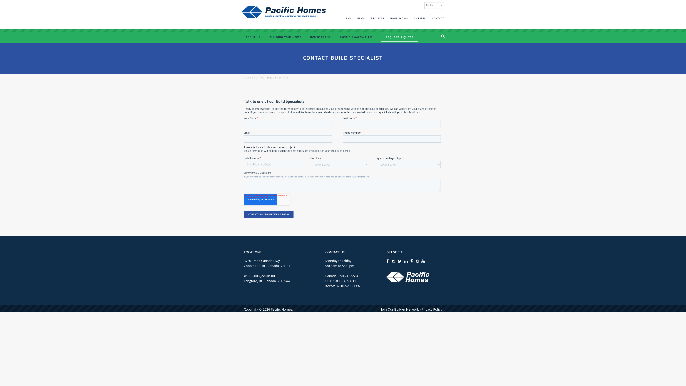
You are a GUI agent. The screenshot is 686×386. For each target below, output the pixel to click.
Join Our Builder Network (400, 309)
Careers (420, 18)
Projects (377, 18)
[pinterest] (412, 261)
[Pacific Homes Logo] (407, 277)
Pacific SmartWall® (356, 37)
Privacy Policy (432, 309)
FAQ (348, 18)
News (361, 18)
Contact (438, 18)
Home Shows (399, 18)
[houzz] (417, 261)
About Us (253, 37)
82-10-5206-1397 (348, 286)
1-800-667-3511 (344, 281)
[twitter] (399, 261)
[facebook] (387, 261)
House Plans (320, 37)
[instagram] (393, 261)
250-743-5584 (347, 276)
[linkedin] (406, 261)
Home (247, 77)
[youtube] (423, 261)
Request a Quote (399, 37)
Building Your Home (285, 37)
